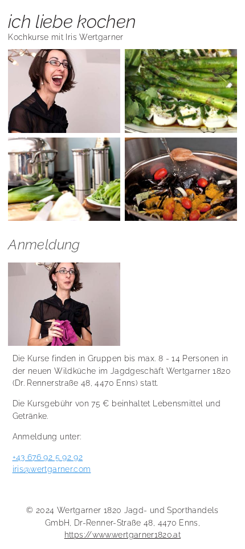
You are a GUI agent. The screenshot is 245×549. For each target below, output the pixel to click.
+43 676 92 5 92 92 (48, 457)
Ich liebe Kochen (72, 22)
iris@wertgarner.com (52, 469)
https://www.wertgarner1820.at (122, 534)
